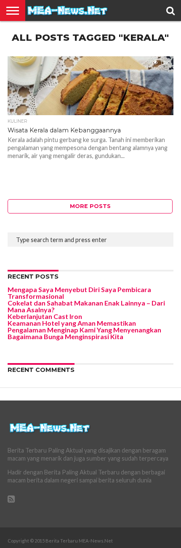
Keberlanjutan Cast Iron (45, 316)
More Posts (90, 206)
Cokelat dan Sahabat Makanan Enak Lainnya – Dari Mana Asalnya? (86, 306)
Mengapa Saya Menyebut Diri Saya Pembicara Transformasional (79, 292)
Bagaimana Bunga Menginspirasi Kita (65, 336)
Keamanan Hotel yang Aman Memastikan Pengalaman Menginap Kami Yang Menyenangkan (84, 326)
